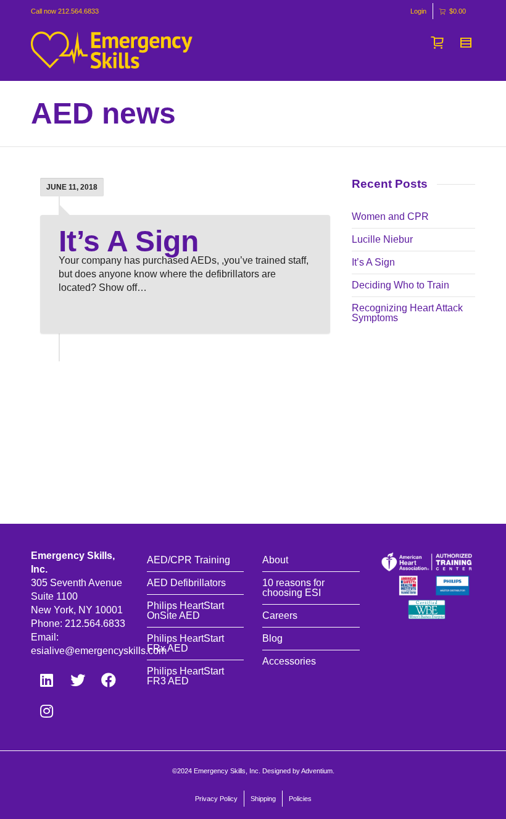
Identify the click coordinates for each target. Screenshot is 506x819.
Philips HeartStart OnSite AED (185, 610)
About (275, 560)
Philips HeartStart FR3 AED (185, 676)
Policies (300, 798)
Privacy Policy (216, 798)
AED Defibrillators (186, 583)
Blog (272, 638)
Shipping (263, 798)
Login (418, 11)
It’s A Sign (129, 241)
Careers (279, 615)
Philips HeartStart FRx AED (185, 643)
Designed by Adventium (297, 771)
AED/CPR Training (188, 560)
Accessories (289, 661)
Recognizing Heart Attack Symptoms (407, 313)
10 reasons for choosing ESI (293, 588)
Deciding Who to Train (400, 285)
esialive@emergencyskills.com (99, 650)
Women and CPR (390, 216)
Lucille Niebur (382, 239)
